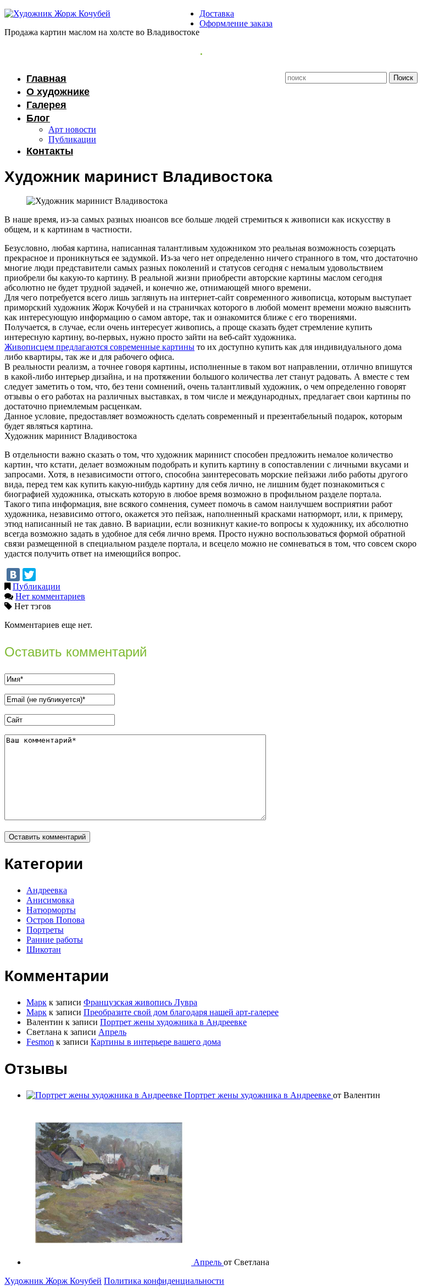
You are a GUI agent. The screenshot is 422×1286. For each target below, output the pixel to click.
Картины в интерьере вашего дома (156, 1041)
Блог (38, 118)
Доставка (216, 13)
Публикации (72, 139)
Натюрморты (51, 910)
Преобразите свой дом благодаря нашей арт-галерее (181, 1012)
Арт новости (72, 129)
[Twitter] (29, 574)
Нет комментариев (50, 596)
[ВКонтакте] (13, 574)
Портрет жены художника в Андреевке (173, 1022)
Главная (46, 78)
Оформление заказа (236, 23)
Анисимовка (50, 900)
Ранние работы (54, 939)
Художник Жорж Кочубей (53, 1280)
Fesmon (40, 1041)
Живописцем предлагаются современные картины (99, 347)
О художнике (58, 91)
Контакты (49, 151)
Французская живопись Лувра (140, 1002)
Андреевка (46, 890)
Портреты (45, 929)
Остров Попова (55, 920)
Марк (36, 1002)
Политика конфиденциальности (164, 1280)
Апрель (112, 1032)
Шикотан (43, 949)
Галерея (46, 104)
